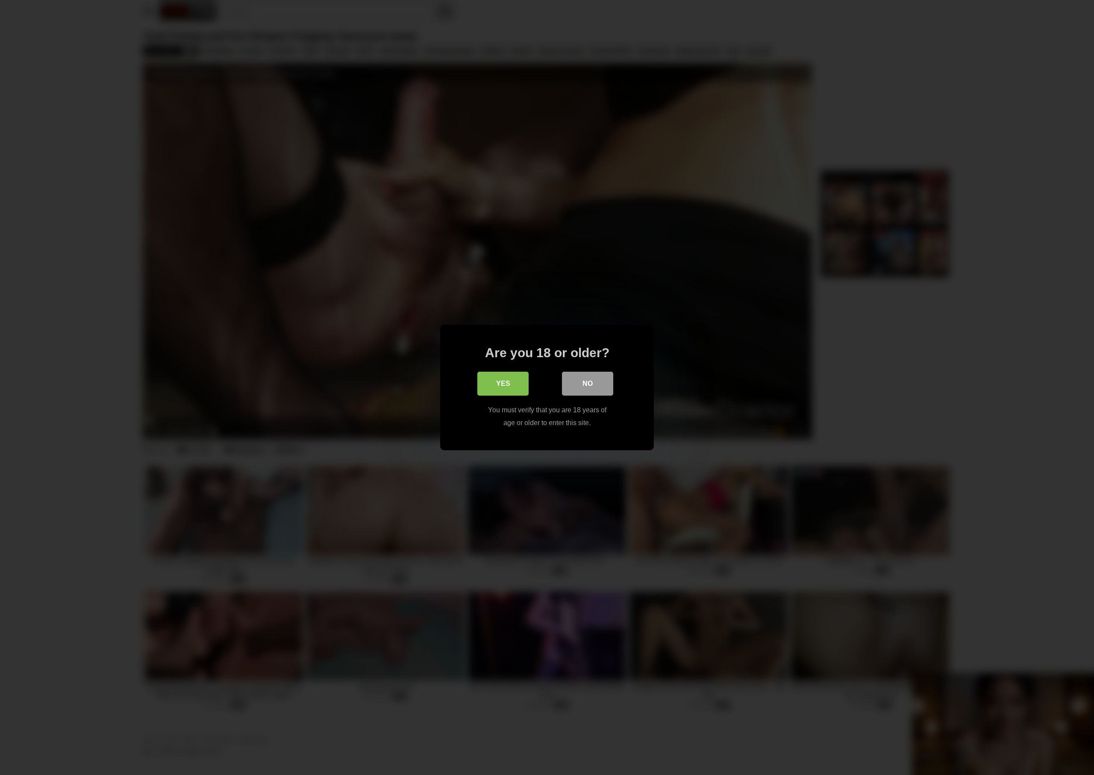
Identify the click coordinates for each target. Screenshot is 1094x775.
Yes (503, 383)
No (587, 383)
